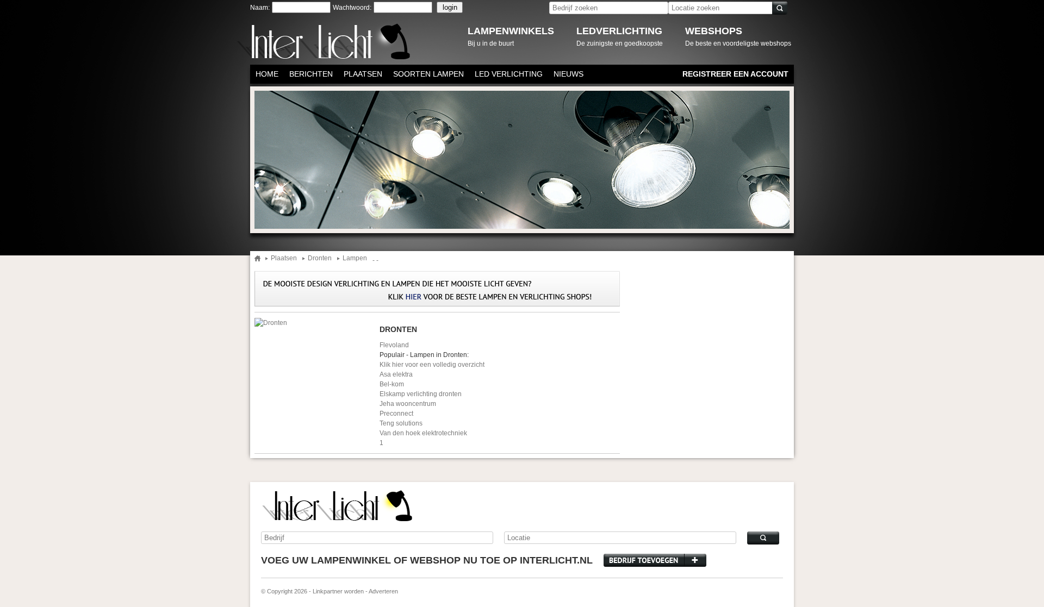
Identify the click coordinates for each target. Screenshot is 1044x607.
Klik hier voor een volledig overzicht (432, 364)
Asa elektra (396, 374)
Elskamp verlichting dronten (421, 394)
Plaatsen (363, 74)
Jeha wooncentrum (408, 404)
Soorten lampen (428, 74)
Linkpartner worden (338, 591)
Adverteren (383, 591)
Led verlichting (509, 74)
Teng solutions (401, 423)
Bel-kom (392, 384)
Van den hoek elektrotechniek (423, 433)
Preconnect (396, 413)
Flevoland (394, 345)
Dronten (320, 258)
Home (267, 74)
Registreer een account (735, 74)
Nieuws (568, 74)
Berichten (311, 74)
